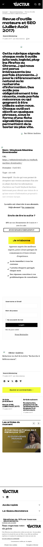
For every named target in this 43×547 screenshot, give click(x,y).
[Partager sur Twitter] (12, 381)
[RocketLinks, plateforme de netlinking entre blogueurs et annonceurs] (31, 406)
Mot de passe (12, 311)
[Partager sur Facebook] (16, 381)
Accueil (4, 12)
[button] (3, 4)
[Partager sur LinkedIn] (4, 381)
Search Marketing (16, 12)
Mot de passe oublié (12, 330)
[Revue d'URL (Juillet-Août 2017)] (12, 406)
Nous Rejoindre (21, 334)
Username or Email (13, 301)
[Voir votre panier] (39, 4)
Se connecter (28, 207)
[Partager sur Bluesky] (8, 381)
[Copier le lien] (20, 381)
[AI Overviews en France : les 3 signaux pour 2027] (21, 439)
